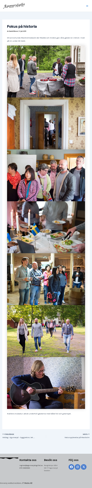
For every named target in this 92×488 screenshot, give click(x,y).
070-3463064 (24, 468)
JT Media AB (27, 483)
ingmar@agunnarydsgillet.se (31, 465)
